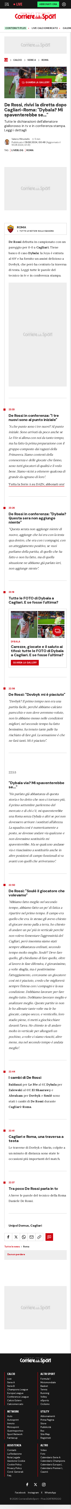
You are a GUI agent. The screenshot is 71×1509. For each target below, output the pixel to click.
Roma (45, 60)
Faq (9, 1475)
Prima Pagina (47, 1419)
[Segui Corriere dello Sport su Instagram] (44, 1484)
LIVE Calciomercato (45, 28)
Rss (42, 1430)
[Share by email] (31, 1237)
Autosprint (13, 1419)
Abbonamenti (47, 1416)
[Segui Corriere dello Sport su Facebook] (27, 1484)
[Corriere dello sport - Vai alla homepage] (35, 16)
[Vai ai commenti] (49, 1237)
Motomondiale (48, 1382)
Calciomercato (15, 1404)
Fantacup (12, 1437)
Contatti (11, 1450)
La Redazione (14, 1453)
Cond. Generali (15, 1471)
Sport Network (15, 1434)
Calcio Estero (14, 1400)
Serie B (11, 1386)
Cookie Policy (14, 1464)
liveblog (17, 150)
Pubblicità (45, 1427)
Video (43, 1450)
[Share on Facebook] (8, 1237)
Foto (42, 1453)
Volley (43, 1396)
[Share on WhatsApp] (24, 1237)
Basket (44, 1386)
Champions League (17, 1389)
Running (44, 1393)
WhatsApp (50, 1492)
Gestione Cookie (16, 1460)
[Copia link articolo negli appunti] (39, 1237)
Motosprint (13, 1427)
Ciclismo (45, 1404)
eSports (44, 1400)
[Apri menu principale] (6, 4)
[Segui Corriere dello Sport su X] (35, 1484)
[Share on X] (16, 1237)
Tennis (43, 1389)
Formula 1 (45, 1378)
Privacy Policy (14, 1468)
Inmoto (11, 1423)
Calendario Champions (52, 1460)
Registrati (45, 1437)
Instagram (33, 1492)
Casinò (44, 1471)
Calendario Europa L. (51, 1464)
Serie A (31, 60)
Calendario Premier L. (51, 1468)
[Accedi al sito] (64, 4)
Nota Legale (13, 1457)
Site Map (45, 1434)
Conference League (18, 1396)
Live (19, 4)
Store (43, 1423)
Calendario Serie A (50, 1457)
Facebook (20, 1492)
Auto (9, 1416)
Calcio (17, 60)
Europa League (15, 1393)
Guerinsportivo (15, 1430)
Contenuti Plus (15, 28)
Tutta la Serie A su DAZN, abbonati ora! (36, 484)
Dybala (15, 642)
